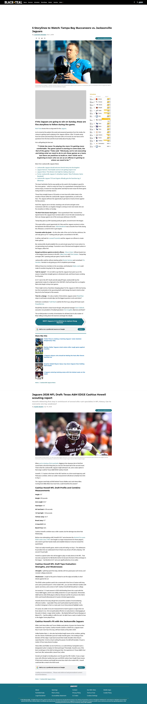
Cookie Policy (107, 693)
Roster (50, 2)
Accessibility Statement (59, 695)
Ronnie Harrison (68, 260)
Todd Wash (52, 302)
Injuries (56, 2)
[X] (137, 2)
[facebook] (134, 2)
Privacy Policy (76, 693)
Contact (74, 690)
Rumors (30, 2)
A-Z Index (75, 695)
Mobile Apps (107, 690)
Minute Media (27, 699)
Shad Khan (80, 296)
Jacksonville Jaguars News (47, 382)
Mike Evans (63, 254)
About (37, 690)
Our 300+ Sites (91, 690)
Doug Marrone (39, 304)
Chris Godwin (74, 254)
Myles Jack (76, 266)
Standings (44, 2)
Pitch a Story (55, 693)
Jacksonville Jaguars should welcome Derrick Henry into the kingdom (58, 167)
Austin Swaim (38, 406)
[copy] (45, 38)
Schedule (37, 2)
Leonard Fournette (54, 238)
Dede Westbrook (61, 226)
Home (37, 382)
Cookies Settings (92, 695)
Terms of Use (91, 693)
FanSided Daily (39, 693)
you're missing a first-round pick (48, 463)
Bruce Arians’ (69, 252)
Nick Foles (38, 128)
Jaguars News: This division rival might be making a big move (56, 172)
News (25, 2)
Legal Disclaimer (40, 695)
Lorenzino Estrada (40, 34)
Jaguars (63, 128)
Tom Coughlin (68, 310)
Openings (54, 690)
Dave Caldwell (79, 308)
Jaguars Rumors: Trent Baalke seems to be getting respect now (56, 170)
